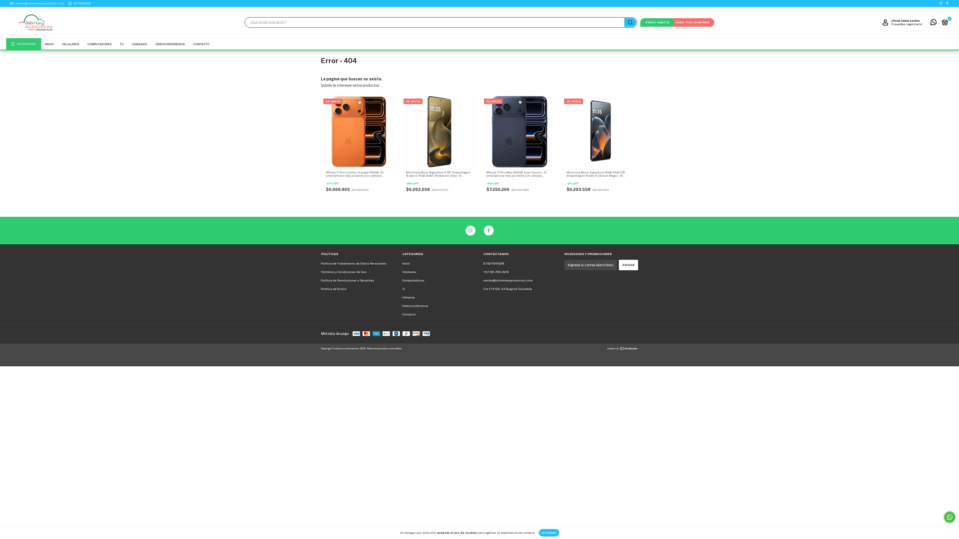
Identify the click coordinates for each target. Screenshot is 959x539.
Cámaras (139, 44)
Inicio (49, 44)
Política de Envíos (334, 289)
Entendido (549, 532)
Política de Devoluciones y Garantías (347, 280)
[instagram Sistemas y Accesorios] (941, 3)
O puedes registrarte (906, 24)
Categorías (26, 44)
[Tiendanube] (622, 349)
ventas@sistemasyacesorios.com (508, 280)
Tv (122, 44)
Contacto (201, 44)
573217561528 (493, 263)
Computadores (99, 44)
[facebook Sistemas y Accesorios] (947, 3)
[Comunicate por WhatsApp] (933, 23)
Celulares (70, 44)
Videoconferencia (170, 44)
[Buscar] (630, 22)
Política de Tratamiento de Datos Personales (353, 263)
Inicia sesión (910, 20)
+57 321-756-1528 (496, 272)
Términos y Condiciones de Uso (344, 272)
